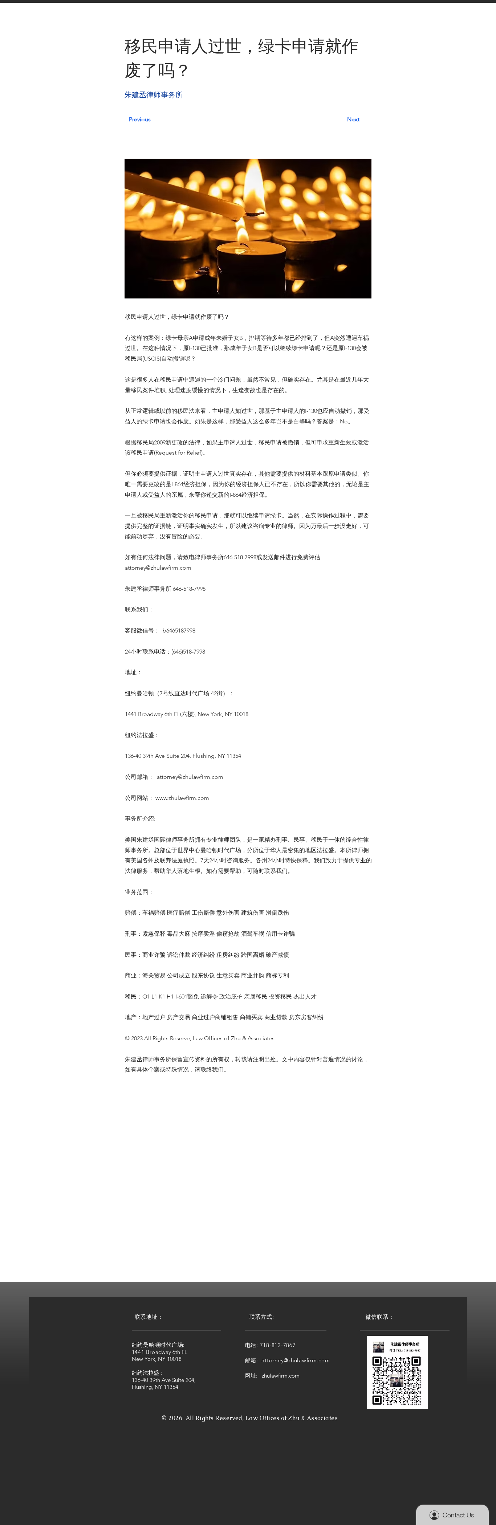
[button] (149, 21)
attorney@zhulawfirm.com (158, 567)
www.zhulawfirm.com (182, 797)
